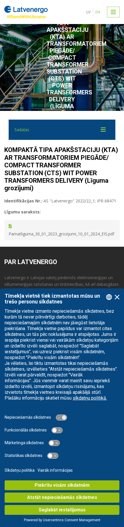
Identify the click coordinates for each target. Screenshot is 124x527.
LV (89, 11)
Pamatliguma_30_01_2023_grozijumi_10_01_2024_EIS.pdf (61, 234)
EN (97, 11)
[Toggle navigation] (113, 12)
